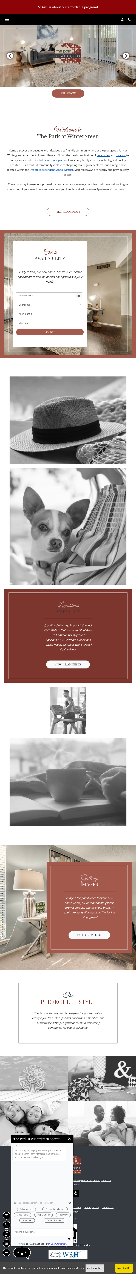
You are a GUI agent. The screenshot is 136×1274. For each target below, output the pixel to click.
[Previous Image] (9, 55)
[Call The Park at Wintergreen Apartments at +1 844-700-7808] (130, 19)
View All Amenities (68, 664)
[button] (68, 7)
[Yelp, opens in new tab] (75, 1193)
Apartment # (25, 313)
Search (50, 332)
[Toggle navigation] (7, 19)
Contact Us (108, 1207)
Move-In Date (26, 295)
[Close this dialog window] (69, 1139)
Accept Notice (124, 1268)
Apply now (68, 93)
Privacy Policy (91, 1207)
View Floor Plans (68, 211)
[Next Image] (126, 55)
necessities (103, 155)
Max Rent (24, 323)
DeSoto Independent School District (51, 169)
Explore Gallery (89, 935)
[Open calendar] (78, 296)
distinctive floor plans (51, 160)
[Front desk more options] (6, 1252)
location (121, 155)
